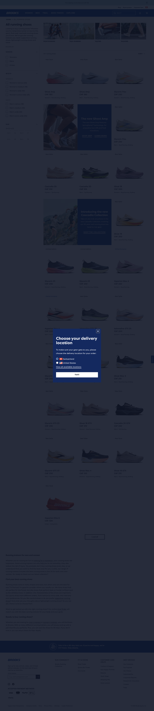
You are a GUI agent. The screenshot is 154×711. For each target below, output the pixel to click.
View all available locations (68, 367)
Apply (77, 374)
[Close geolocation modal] (98, 331)
